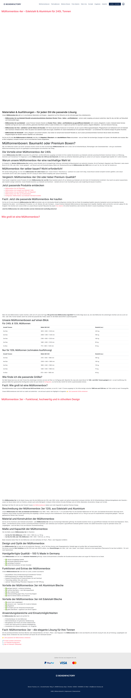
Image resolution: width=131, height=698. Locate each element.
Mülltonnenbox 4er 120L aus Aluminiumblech (18, 194)
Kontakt (90, 4)
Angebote (97, 4)
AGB (52, 691)
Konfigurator (47, 382)
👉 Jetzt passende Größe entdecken (77, 391)
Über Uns (84, 4)
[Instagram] (67, 681)
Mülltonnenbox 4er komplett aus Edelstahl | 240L (19, 190)
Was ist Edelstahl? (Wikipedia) (12, 644)
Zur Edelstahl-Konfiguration (12, 642)
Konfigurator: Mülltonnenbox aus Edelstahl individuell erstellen (23, 195)
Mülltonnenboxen (44, 4)
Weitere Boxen (65, 4)
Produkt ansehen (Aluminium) (12, 640)
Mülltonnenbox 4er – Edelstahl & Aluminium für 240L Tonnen (36, 11)
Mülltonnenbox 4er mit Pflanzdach (15, 188)
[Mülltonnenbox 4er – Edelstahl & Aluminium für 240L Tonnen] (65, 60)
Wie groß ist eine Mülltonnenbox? (21, 216)
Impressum (68, 691)
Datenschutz (76, 691)
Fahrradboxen (55, 4)
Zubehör (104, 4)
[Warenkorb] (126, 4)
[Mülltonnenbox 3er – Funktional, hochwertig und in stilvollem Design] (65, 449)
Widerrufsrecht (59, 691)
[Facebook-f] (63, 681)
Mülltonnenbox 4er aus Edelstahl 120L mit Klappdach (20, 192)
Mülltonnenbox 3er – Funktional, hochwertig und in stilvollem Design (41, 399)
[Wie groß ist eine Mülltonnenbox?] (65, 265)
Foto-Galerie (75, 4)
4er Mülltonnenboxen (39, 505)
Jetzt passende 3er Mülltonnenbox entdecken (17, 637)
